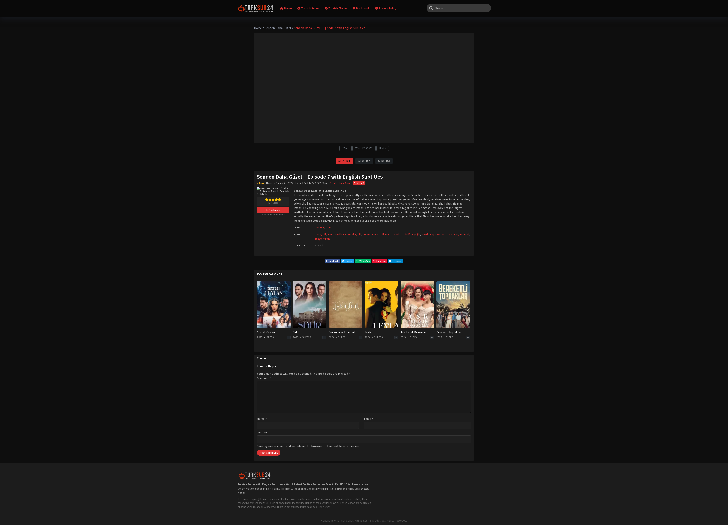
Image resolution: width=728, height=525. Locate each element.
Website (262, 432)
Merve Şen (443, 234)
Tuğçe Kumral (323, 238)
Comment (264, 378)
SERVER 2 (364, 160)
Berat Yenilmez (337, 234)
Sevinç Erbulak (460, 234)
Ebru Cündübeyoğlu (408, 234)
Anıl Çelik (320, 234)
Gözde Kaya (429, 234)
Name (262, 418)
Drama (329, 227)
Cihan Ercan (388, 234)
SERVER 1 (344, 160)
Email (368, 418)
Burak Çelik (354, 234)
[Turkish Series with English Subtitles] (255, 8)
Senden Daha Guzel (340, 183)
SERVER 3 (384, 160)
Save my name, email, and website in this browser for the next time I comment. (308, 446)
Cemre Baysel (371, 234)
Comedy (319, 227)
